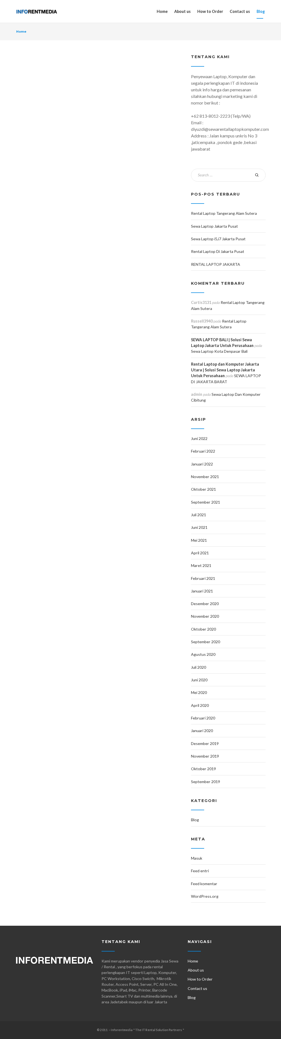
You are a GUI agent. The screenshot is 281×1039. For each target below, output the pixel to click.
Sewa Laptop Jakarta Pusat (214, 226)
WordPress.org (204, 896)
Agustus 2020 (203, 654)
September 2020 (205, 641)
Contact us (240, 11)
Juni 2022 (199, 438)
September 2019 (205, 781)
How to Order (210, 11)
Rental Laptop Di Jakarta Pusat (217, 251)
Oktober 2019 (203, 768)
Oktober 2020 (203, 629)
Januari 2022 (202, 464)
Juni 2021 (199, 527)
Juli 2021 (198, 514)
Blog (261, 11)
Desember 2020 (205, 603)
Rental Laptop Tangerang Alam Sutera (224, 213)
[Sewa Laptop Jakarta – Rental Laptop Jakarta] (36, 11)
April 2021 (200, 552)
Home (162, 11)
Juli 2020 (198, 667)
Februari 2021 (203, 578)
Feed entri (200, 870)
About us (182, 11)
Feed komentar (204, 883)
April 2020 (200, 705)
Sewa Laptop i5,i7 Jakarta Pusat (218, 238)
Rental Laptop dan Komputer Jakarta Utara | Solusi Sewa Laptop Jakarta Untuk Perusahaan (225, 370)
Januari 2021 (202, 591)
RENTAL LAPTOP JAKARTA (215, 264)
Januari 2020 (202, 730)
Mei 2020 (199, 692)
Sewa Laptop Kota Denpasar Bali (219, 351)
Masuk (196, 858)
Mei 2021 (199, 540)
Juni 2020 (199, 679)
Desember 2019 (205, 743)
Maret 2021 (201, 565)
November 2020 (205, 616)
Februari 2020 (203, 718)
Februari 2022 (203, 451)
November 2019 (205, 756)
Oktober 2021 (203, 489)
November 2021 (205, 476)
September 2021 (205, 502)
